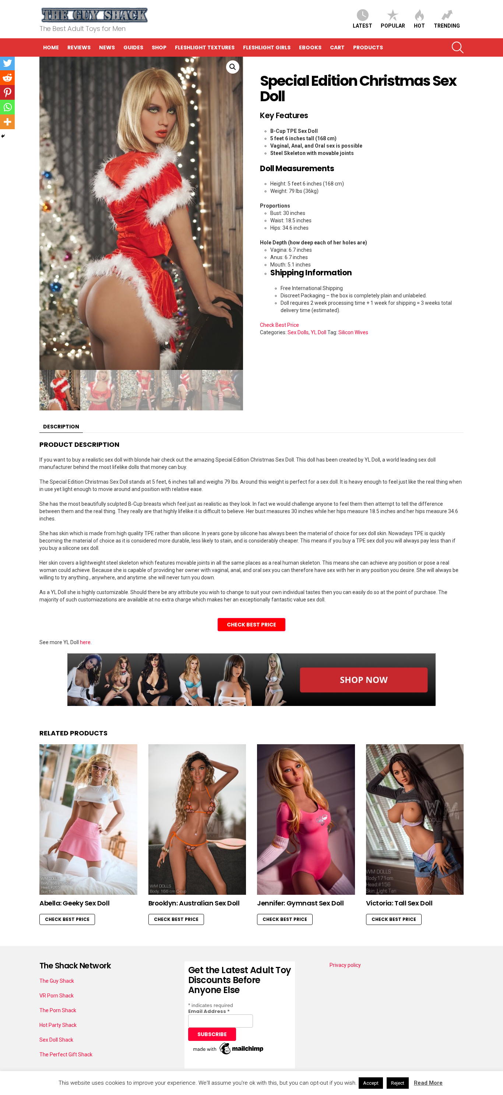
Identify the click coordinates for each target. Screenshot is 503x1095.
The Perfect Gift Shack (65, 1054)
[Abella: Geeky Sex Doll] (88, 819)
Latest (362, 26)
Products (368, 47)
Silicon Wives (353, 332)
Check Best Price (279, 325)
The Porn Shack (57, 1010)
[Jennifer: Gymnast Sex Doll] (306, 819)
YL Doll (318, 332)
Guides (133, 47)
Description (61, 426)
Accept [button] (371, 1083)
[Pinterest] (7, 92)
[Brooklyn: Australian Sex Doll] (197, 819)
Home (51, 47)
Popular (393, 26)
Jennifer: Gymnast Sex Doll (300, 903)
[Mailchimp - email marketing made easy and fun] (228, 1054)
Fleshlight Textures (205, 47)
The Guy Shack (56, 981)
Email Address (209, 1011)
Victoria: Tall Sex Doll (399, 903)
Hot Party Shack (58, 1025)
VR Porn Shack (56, 996)
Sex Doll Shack (56, 1040)
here (85, 642)
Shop (159, 47)
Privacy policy (345, 965)
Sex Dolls (298, 332)
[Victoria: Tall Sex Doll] (415, 819)
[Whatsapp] (7, 107)
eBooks (310, 47)
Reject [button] (397, 1083)
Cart (337, 47)
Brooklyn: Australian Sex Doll (194, 903)
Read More (428, 1083)
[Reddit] (7, 77)
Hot (419, 26)
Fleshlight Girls (267, 47)
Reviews (79, 47)
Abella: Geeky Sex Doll (74, 903)
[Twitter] (7, 63)
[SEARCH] (458, 47)
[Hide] (3, 136)
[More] (7, 121)
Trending (447, 26)
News (107, 47)
